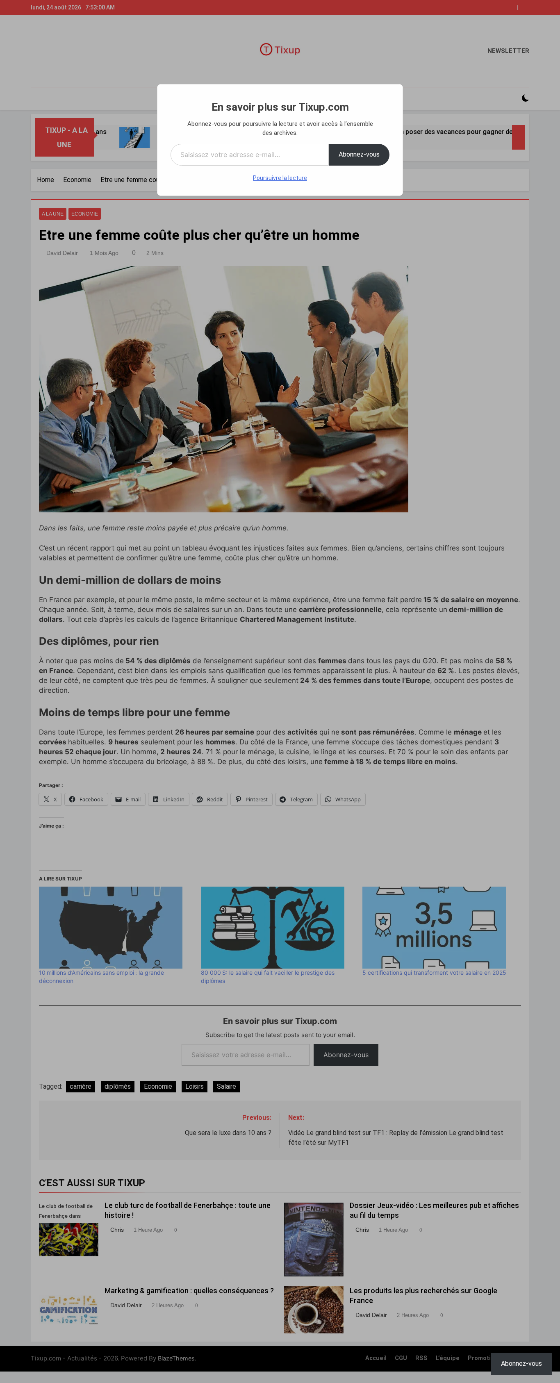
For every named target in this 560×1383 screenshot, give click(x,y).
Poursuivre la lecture (280, 178)
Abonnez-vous (359, 154)
